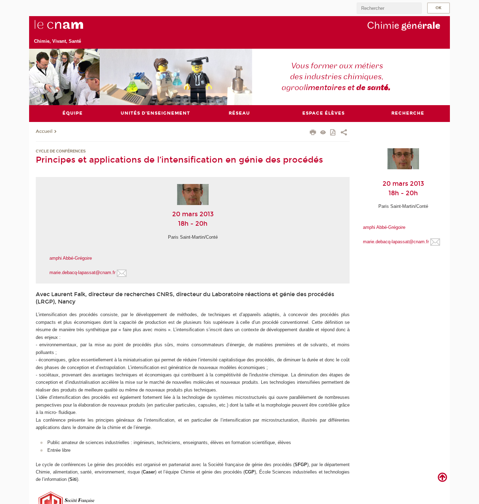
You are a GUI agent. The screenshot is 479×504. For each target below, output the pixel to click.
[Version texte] (323, 133)
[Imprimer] (313, 133)
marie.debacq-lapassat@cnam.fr (82, 272)
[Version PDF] (333, 133)
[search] (389, 8)
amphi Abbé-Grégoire (70, 258)
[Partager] (344, 133)
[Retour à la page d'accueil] (70, 28)
